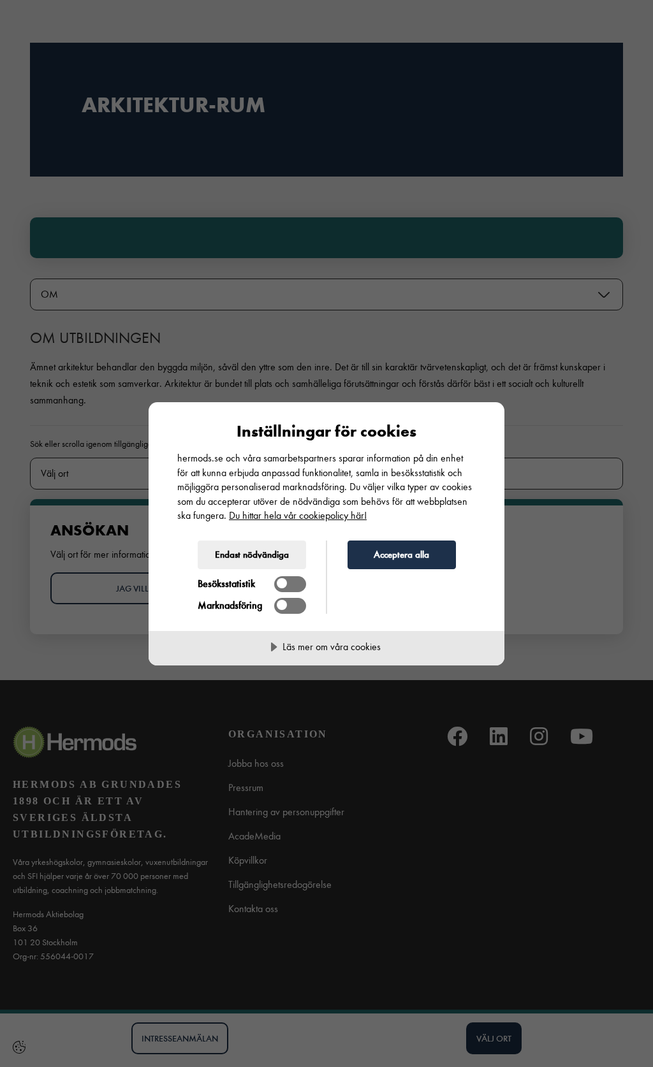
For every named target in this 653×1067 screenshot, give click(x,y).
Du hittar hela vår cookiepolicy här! (298, 515)
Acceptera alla (401, 554)
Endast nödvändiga (252, 554)
